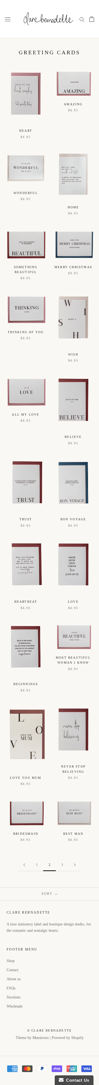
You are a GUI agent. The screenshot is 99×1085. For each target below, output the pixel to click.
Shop (11, 961)
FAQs (11, 988)
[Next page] (74, 865)
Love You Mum (25, 777)
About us (14, 979)
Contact (12, 970)
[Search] (81, 19)
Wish (73, 354)
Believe (73, 436)
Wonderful (25, 193)
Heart (25, 130)
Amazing (73, 104)
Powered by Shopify (68, 1038)
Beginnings (25, 684)
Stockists (13, 997)
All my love (25, 414)
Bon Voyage (73, 519)
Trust (26, 519)
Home (73, 207)
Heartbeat (25, 601)
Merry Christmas (73, 267)
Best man (73, 833)
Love (73, 601)
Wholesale (15, 1006)
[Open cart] (91, 19)
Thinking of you (26, 332)
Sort (48, 894)
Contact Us (76, 1080)
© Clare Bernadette (49, 1030)
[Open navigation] (7, 19)
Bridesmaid (25, 833)
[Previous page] (24, 865)
